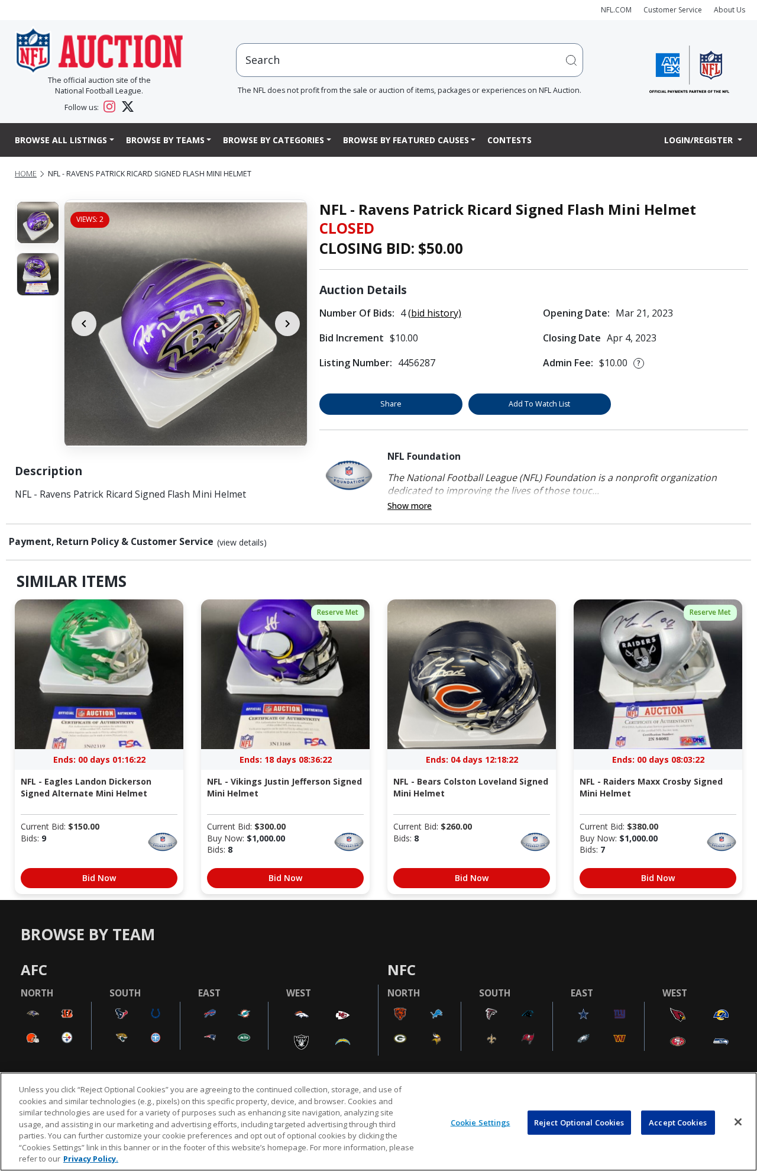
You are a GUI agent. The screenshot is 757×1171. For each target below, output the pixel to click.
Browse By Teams (165, 140)
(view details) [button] (242, 542)
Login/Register (699, 140)
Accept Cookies (678, 1122)
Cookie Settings (480, 1122)
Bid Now (99, 877)
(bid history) (434, 313)
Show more (409, 505)
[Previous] (84, 323)
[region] (378, 1121)
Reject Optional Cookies (579, 1122)
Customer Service (672, 10)
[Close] (738, 1122)
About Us (729, 10)
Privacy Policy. (90, 1158)
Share (391, 404)
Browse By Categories (273, 140)
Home (26, 174)
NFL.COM (616, 10)
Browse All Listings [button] (61, 140)
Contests (509, 140)
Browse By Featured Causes (406, 140)
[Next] (287, 323)
